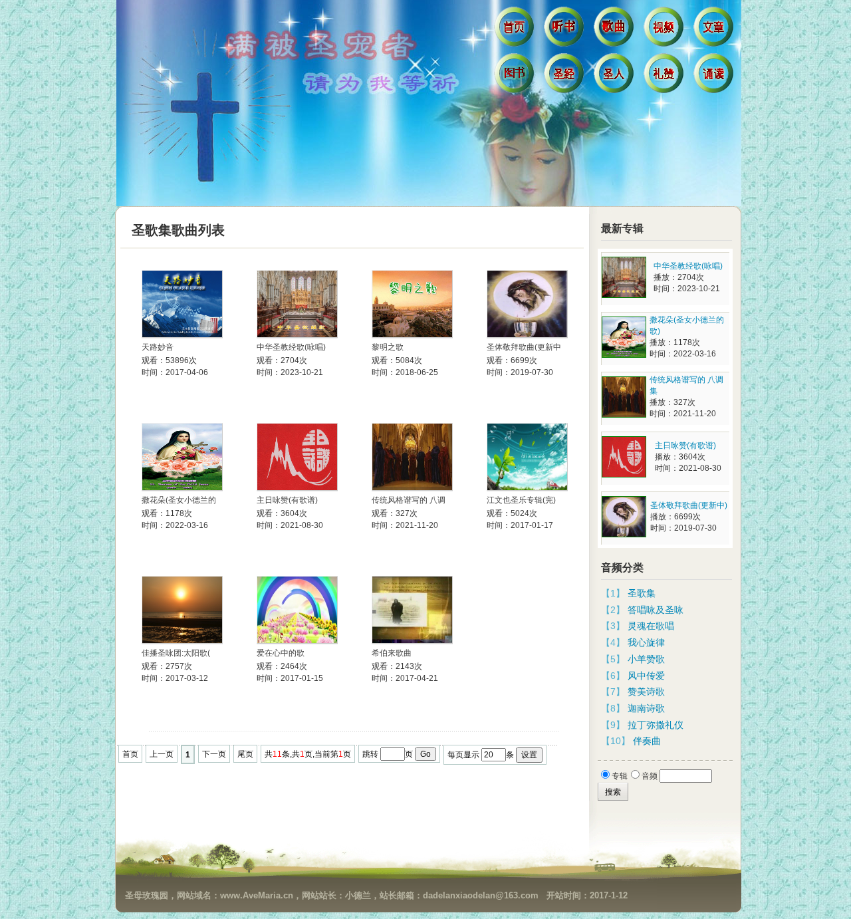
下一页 (214, 754)
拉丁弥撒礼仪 (655, 725)
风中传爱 (646, 675)
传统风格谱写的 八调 (408, 500)
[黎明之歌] (412, 304)
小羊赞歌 (646, 659)
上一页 (162, 754)
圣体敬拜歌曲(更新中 (524, 347)
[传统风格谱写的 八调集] (412, 457)
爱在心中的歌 (280, 653)
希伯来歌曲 (392, 653)
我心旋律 (646, 642)
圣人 (615, 76)
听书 (565, 30)
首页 (515, 30)
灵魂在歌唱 (651, 625)
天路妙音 (158, 347)
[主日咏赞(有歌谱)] (297, 457)
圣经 (565, 76)
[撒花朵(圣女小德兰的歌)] (182, 457)
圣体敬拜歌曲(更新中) (688, 505)
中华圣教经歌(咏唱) (291, 347)
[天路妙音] (182, 304)
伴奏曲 (647, 740)
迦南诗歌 (646, 708)
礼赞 (665, 76)
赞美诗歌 (646, 691)
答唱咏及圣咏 (655, 609)
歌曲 (615, 30)
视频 (665, 30)
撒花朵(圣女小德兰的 (179, 500)
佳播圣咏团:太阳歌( (176, 653)
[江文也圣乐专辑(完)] (527, 457)
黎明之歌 (388, 347)
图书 (515, 76)
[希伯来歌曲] (412, 610)
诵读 (715, 76)
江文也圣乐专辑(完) (521, 500)
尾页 (245, 754)
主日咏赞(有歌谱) (287, 500)
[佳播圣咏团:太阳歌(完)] (182, 610)
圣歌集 (642, 593)
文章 (715, 30)
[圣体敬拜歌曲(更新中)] (527, 304)
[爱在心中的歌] (297, 610)
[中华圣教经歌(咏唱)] (297, 304)
